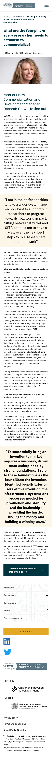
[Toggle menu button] (46, 5)
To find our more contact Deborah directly (22, 570)
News (13, 16)
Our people (9, 603)
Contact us (26, 631)
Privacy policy (10, 717)
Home (6, 16)
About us (8, 587)
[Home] (19, 5)
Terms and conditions (14, 723)
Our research (10, 595)
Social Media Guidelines (15, 729)
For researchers (12, 618)
